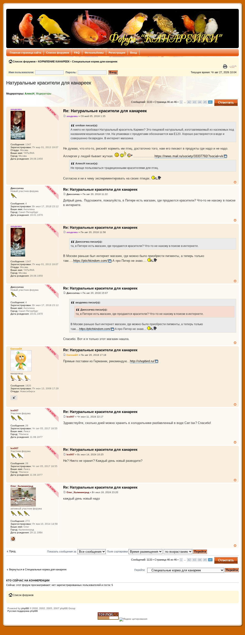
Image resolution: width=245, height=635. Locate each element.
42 (189, 102)
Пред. (12, 551)
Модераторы (43, 93)
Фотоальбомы (94, 52)
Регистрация (117, 52)
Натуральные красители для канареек (48, 82)
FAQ (77, 52)
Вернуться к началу (235, 182)
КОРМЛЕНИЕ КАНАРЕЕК (54, 61)
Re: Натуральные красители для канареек (105, 111)
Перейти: (139, 569)
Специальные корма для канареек (94, 61)
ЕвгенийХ (72, 355)
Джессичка (73, 194)
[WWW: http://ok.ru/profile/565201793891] (13, 538)
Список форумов (57, 52)
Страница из (166, 101)
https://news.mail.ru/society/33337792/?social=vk (189, 156)
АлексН (29, 93)
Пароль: (71, 72)
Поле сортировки (117, 551)
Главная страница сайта (25, 52)
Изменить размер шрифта (232, 66)
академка (72, 116)
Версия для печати (225, 66)
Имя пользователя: (21, 72)
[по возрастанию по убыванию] (185, 551)
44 (199, 102)
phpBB (25, 608)
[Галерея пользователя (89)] (14, 397)
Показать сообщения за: (62, 551)
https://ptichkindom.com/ (90, 260)
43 (194, 102)
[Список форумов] (115, 28)
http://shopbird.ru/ (142, 361)
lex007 (70, 416)
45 (205, 102)
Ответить (220, 100)
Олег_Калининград (78, 492)
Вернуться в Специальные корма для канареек (38, 569)
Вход (133, 52)
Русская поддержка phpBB (22, 611)
